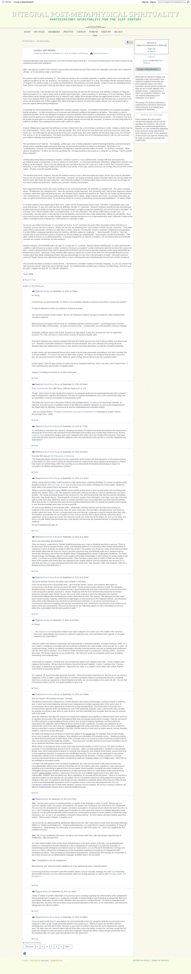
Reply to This (29, 280)
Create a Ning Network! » (148, 69)
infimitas (45, 53)
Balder (45, 799)
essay (52, 874)
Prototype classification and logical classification (73, 412)
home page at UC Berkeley (62, 485)
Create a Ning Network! (24, 2)
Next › (68, 947)
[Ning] (6, 2)
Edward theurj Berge (51, 384)
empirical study (38, 435)
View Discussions (100, 53)
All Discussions (28, 41)
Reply (35, 378)
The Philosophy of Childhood (62, 456)
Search (188, 2)
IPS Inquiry (83, 53)
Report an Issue (141, 960)
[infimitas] (27, 57)
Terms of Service (160, 960)
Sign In (153, 2)
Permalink (33, 291)
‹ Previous (29, 947)
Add (131, 42)
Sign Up (145, 2)
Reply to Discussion (32, 943)
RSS (24, 953)
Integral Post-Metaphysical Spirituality (95, 14)
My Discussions (43, 41)
